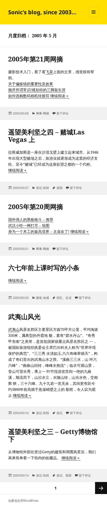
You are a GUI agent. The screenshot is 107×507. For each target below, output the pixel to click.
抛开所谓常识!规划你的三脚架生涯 (36, 89)
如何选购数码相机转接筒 (29, 95)
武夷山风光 (24, 316)
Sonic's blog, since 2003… (42, 12)
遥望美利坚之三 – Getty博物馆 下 (53, 435)
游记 (59, 413)
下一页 (101, 488)
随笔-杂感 (42, 298)
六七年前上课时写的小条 (43, 267)
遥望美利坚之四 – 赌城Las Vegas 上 (46, 135)
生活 (68, 298)
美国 (59, 188)
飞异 (49, 71)
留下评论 (62, 113)
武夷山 (13, 329)
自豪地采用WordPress (23, 501)
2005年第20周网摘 (35, 206)
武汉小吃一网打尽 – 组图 (29, 225)
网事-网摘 (42, 113)
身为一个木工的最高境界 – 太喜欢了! (38, 231)
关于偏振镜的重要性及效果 (30, 83)
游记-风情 (42, 188)
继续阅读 (59, 95)
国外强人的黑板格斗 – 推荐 (30, 219)
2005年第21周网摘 (35, 58)
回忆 (59, 298)
